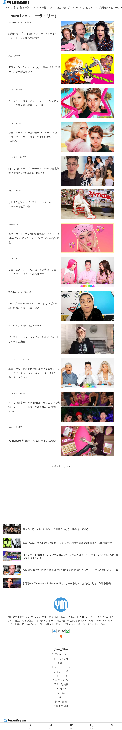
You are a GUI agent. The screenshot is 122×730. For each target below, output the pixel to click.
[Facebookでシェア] (47, 479)
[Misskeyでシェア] (38, 479)
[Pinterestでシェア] (93, 479)
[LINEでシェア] (84, 479)
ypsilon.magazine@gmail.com (95, 620)
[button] (112, 479)
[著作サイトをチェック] (54, 631)
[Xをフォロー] (59, 631)
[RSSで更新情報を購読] (61, 637)
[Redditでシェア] (65, 479)
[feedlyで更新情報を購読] (67, 631)
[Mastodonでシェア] (19, 479)
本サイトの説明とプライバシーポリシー (65, 624)
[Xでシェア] (10, 479)
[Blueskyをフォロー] (63, 631)
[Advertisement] (61, 489)
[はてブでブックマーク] (75, 479)
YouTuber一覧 (34, 624)
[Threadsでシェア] (56, 479)
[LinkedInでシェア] (102, 479)
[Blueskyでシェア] (29, 479)
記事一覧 (19, 624)
